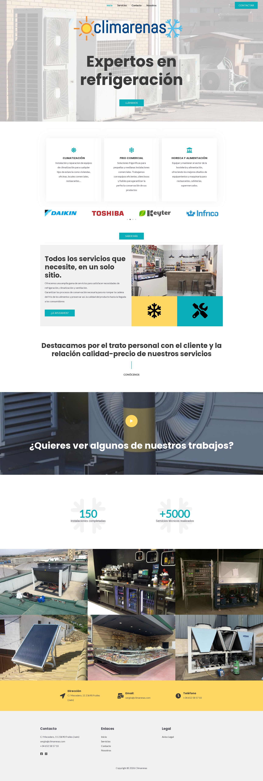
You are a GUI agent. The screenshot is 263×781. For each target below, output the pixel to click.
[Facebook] (41, 753)
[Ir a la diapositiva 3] (132, 219)
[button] (48, 213)
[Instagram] (46, 753)
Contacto (137, 5)
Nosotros (151, 5)
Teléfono (189, 693)
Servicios (122, 5)
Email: (129, 693)
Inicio (109, 5)
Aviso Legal (168, 736)
